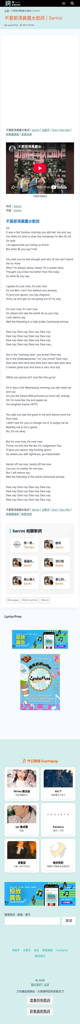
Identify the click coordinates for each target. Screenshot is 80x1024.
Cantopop (13, 600)
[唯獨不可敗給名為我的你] (58, 850)
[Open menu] (63, 3)
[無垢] (21, 814)
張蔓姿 (22, 862)
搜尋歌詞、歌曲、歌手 (17, 914)
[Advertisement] (40, 81)
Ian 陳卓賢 (22, 826)
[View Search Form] (72, 3)
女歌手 (46, 130)
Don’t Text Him (61, 130)
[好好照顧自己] (21, 778)
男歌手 (16, 950)
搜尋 (68, 921)
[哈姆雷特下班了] (58, 778)
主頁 (6, 10)
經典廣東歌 (12, 134)
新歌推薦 (47, 950)
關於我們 (36, 984)
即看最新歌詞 (40, 1011)
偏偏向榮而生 (29, 561)
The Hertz (30, 547)
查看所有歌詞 (40, 1000)
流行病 (59, 561)
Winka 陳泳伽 (22, 791)
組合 (36, 950)
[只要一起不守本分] (21, 850)
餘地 (58, 543)
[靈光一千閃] (58, 814)
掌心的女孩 (61, 579)
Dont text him (30, 600)
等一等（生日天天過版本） (29, 543)
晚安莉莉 (58, 862)
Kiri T (58, 791)
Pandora (58, 826)
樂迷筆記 (40, 955)
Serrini (35, 130)
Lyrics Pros (12, 616)
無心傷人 (29, 579)
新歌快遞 (26, 134)
